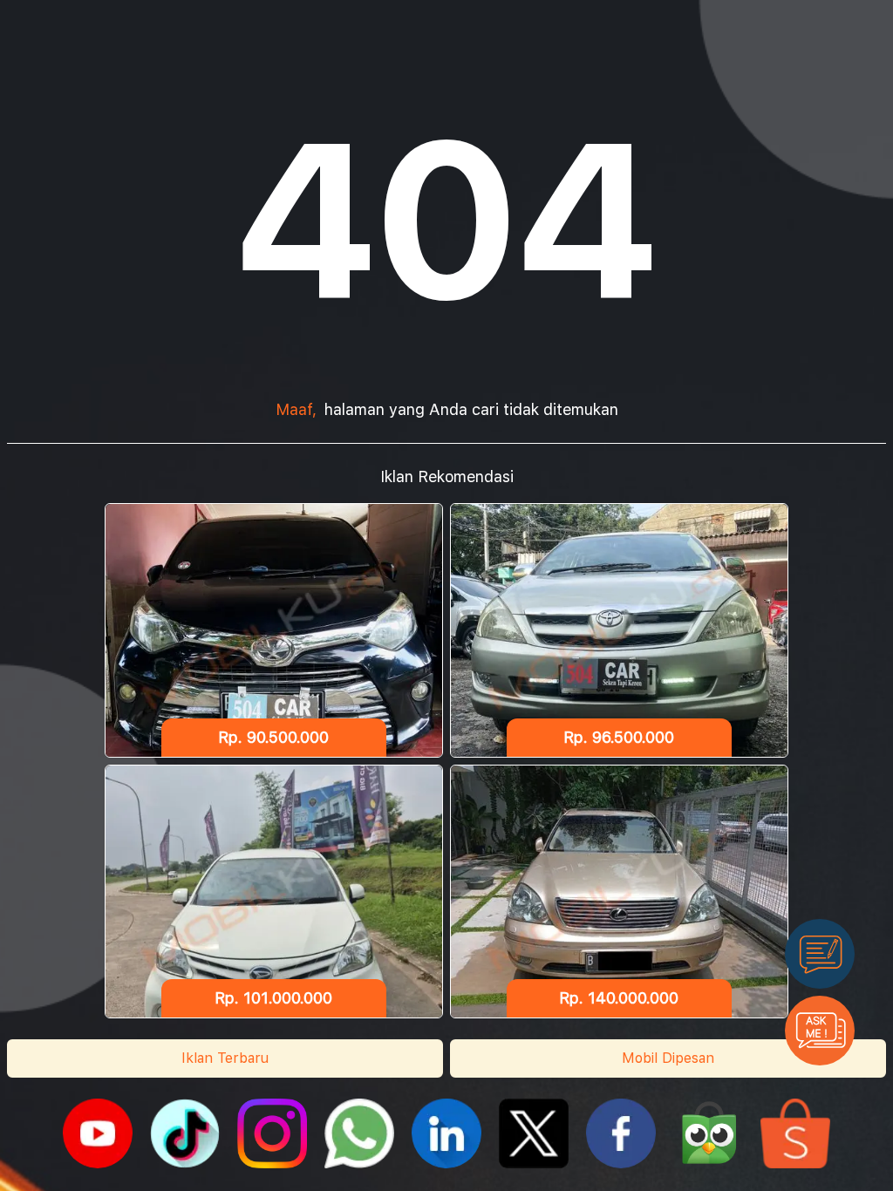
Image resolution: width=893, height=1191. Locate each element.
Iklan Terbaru (225, 1058)
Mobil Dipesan (668, 1058)
